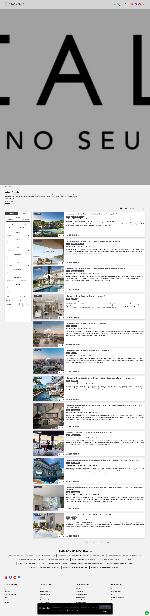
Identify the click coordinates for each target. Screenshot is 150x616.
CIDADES (18, 232)
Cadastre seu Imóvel (116, 600)
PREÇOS (18, 217)
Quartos (8, 300)
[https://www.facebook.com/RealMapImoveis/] (136, 4)
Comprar (12, 213)
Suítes (7, 292)
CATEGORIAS (18, 262)
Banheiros (8, 304)
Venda (6, 205)
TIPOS (17, 247)
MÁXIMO (24, 224)
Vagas (7, 296)
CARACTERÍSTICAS (17, 269)
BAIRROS (18, 239)
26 (108, 542)
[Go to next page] (111, 542)
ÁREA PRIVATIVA (17, 277)
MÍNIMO (11, 224)
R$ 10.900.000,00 (25, 219)
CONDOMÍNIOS (17, 254)
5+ (28, 292)
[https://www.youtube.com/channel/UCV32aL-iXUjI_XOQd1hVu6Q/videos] (139, 4)
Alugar (24, 213)
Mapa (126, 208)
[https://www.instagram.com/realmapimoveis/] (132, 4)
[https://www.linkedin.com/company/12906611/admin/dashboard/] (19, 577)
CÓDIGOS (18, 284)
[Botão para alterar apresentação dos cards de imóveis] (121, 208)
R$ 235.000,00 (10, 219)
